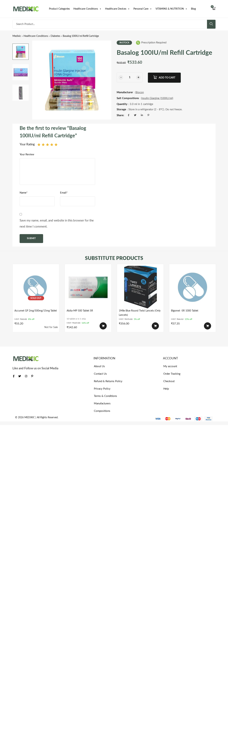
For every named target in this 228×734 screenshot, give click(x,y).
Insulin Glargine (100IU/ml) (157, 98)
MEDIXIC (29, 417)
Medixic (16, 36)
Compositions (102, 411)
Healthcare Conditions (85, 9)
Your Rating (27, 144)
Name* (23, 192)
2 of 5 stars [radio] (43, 144)
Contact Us (100, 374)
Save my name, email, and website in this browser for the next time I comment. (57, 223)
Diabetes (55, 36)
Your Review (27, 154)
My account (170, 366)
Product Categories (59, 9)
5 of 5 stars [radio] (56, 144)
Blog (193, 9)
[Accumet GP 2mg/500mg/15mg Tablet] (35, 287)
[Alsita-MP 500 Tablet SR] (88, 287)
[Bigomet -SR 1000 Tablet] (192, 287)
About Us (99, 366)
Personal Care (140, 9)
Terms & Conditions (105, 396)
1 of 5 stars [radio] (38, 144)
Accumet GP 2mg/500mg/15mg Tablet (35, 311)
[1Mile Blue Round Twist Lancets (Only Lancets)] (140, 287)
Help (166, 388)
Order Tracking (171, 374)
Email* (64, 192)
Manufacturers (102, 403)
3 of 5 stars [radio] (47, 144)
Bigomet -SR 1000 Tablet (184, 311)
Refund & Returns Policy (108, 381)
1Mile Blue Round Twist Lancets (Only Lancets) (139, 313)
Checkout (169, 381)
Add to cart (167, 77)
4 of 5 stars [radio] (51, 144)
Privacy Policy (102, 388)
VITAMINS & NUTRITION (170, 9)
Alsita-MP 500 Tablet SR (80, 311)
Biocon (139, 92)
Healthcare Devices (115, 9)
